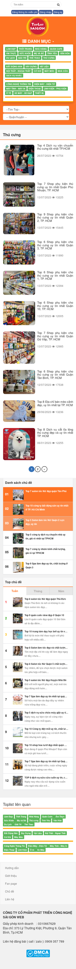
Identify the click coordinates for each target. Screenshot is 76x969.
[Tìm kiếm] (58, 4)
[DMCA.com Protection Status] (38, 953)
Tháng (38, 591)
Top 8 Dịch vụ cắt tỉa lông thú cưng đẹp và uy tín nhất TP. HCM (55, 432)
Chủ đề (9, 891)
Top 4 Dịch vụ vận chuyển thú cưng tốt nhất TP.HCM (55, 147)
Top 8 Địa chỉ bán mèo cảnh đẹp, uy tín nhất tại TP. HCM (55, 403)
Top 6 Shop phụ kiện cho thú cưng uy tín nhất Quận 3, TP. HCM (55, 245)
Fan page (11, 883)
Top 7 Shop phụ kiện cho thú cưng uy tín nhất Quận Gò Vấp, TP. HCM (55, 336)
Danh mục (40, 41)
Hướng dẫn (12, 868)
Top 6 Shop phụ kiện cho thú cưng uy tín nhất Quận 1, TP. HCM (55, 275)
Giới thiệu (11, 876)
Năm (61, 591)
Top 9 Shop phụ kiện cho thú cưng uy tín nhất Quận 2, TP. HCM (55, 217)
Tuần (14, 591)
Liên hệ (9, 899)
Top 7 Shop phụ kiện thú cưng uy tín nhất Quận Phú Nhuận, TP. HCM (55, 187)
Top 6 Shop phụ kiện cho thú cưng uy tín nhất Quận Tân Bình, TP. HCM (55, 374)
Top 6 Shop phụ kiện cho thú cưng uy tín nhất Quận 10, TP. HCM (55, 305)
